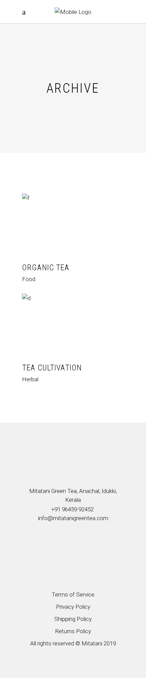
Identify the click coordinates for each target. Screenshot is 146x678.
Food (28, 279)
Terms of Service (73, 594)
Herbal (30, 379)
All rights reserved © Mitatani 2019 (73, 643)
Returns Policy (73, 631)
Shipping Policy (73, 619)
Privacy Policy (73, 606)
